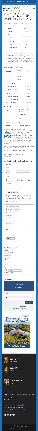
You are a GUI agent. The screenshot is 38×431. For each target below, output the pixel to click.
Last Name (8, 167)
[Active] (19, 260)
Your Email (8, 217)
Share (29, 24)
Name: (6, 293)
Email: (6, 297)
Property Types (7, 254)
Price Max (6, 272)
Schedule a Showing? (8, 180)
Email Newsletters (23, 308)
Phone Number (8, 171)
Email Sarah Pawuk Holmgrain (11, 413)
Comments (8, 183)
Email (15, 212)
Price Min (6, 270)
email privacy (23, 306)
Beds (5, 262)
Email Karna (15, 384)
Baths (5, 266)
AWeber (17, 308)
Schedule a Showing (21, 24)
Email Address (8, 175)
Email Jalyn (13, 370)
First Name (8, 164)
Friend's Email (9, 223)
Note (7, 229)
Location (6, 250)
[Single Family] (19, 255)
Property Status (7, 258)
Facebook (19, 209)
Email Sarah (13, 361)
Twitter (17, 206)
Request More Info (9, 24)
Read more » (7, 399)
